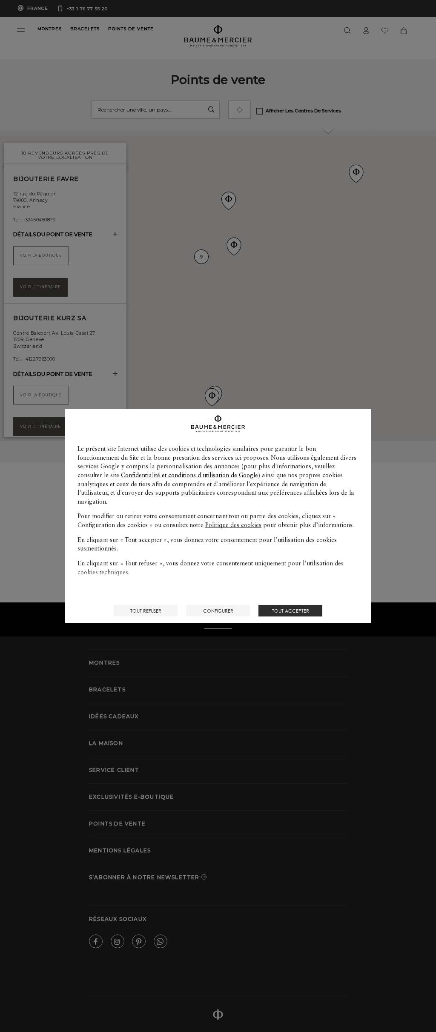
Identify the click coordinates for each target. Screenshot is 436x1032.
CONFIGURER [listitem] (218, 611)
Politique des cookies (233, 525)
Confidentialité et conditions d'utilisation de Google (189, 475)
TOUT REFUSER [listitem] (145, 611)
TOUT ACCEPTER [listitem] (290, 611)
